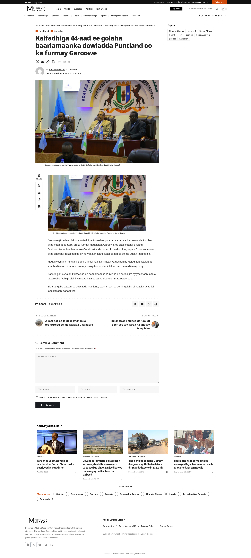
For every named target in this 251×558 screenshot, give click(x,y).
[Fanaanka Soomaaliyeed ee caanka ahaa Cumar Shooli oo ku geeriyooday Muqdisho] (57, 442)
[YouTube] (206, 15)
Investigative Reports (119, 16)
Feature (66, 16)
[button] (219, 2)
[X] (202, 15)
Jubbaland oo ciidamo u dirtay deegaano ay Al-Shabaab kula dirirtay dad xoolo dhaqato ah (145, 464)
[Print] (53, 61)
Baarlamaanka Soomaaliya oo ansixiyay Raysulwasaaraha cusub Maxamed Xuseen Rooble (193, 464)
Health (76, 16)
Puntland (44, 31)
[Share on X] (37, 61)
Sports (103, 16)
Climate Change (90, 16)
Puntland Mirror (57, 69)
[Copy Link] (48, 61)
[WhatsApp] (222, 15)
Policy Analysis (203, 35)
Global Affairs (205, 31)
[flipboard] (219, 15)
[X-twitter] (33, 544)
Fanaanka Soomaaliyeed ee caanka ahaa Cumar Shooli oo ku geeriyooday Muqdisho (55, 464)
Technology (43, 16)
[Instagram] (212, 15)
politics (172, 38)
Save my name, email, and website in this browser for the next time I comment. (73, 397)
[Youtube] (39, 544)
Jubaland (132, 457)
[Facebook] (199, 15)
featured (192, 31)
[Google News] (209, 15)
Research (136, 16)
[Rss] (225, 15)
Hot (180, 35)
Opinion (30, 16)
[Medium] (215, 15)
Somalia (55, 16)
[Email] (43, 61)
